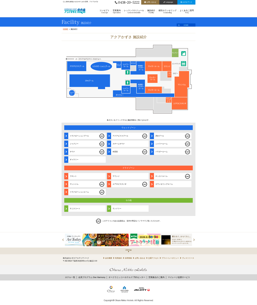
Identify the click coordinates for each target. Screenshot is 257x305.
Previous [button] (63, 240)
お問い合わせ (151, 2)
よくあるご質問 (187, 11)
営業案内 (117, 11)
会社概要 (108, 258)
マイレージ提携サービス (179, 277)
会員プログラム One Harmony (91, 277)
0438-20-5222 (128, 2)
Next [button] (194, 240)
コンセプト (104, 11)
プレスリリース (188, 258)
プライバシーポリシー (170, 258)
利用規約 (118, 258)
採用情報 (128, 258)
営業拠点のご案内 (156, 277)
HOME (186, 25)
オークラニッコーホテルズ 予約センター (127, 277)
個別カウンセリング (167, 11)
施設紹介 (151, 11)
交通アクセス (153, 258)
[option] (81, 240)
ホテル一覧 (70, 277)
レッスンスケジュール (134, 11)
